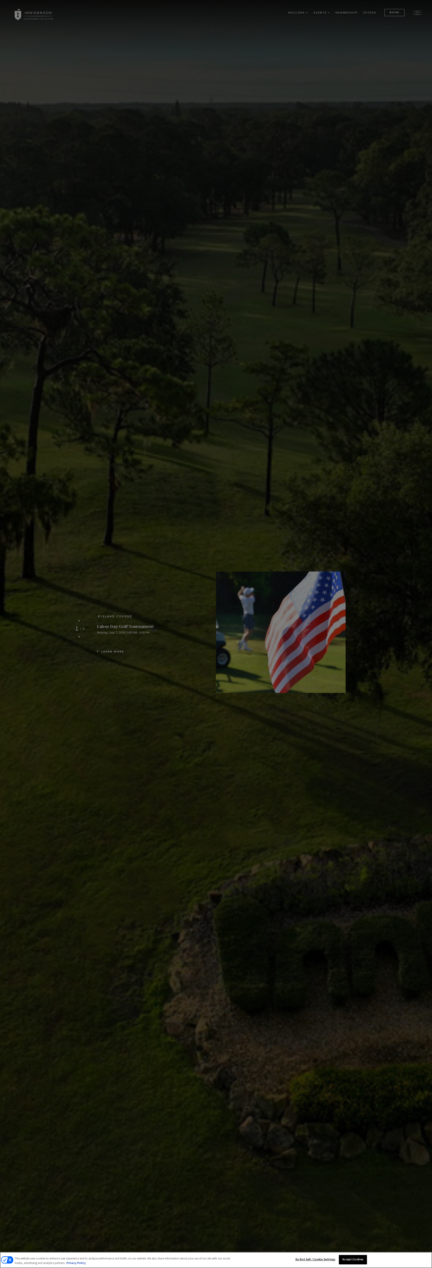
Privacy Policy (76, 1263)
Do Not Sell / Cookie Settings (315, 1259)
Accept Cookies (352, 1259)
